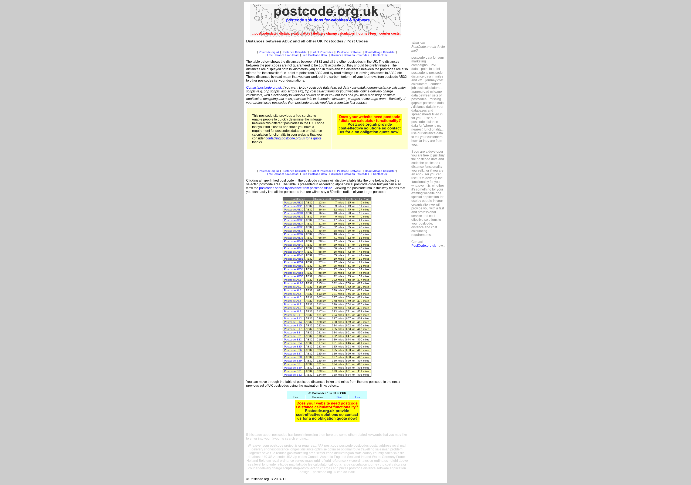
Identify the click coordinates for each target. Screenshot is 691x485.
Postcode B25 (293, 346)
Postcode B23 (293, 339)
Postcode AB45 (293, 255)
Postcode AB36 (293, 230)
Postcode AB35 (293, 227)
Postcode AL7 (293, 304)
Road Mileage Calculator (380, 52)
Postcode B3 (292, 364)
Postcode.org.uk (269, 52)
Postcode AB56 (293, 276)
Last (358, 397)
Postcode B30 (293, 367)
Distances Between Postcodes (350, 54)
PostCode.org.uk (423, 245)
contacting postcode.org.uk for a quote (293, 138)
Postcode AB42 (293, 244)
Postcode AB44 (293, 251)
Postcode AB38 (293, 237)
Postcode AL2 (293, 286)
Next (339, 397)
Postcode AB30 (293, 209)
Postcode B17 (293, 328)
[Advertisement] (327, 48)
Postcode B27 (293, 353)
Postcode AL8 (293, 307)
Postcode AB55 (293, 272)
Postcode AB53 (293, 265)
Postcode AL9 (293, 311)
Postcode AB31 (293, 213)
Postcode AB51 (293, 258)
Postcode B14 (293, 321)
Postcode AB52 (293, 262)
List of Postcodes (322, 52)
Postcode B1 (292, 314)
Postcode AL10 (293, 283)
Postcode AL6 (293, 300)
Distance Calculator (295, 52)
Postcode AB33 (293, 220)
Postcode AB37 (293, 234)
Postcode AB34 (293, 223)
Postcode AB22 (293, 202)
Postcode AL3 (293, 290)
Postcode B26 (293, 350)
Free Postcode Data (314, 54)
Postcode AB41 (293, 241)
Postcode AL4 (293, 293)
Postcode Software (349, 52)
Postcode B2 (292, 332)
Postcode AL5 (293, 297)
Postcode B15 (293, 325)
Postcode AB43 (293, 248)
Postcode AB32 (293, 216)
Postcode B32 (293, 374)
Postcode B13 (293, 318)
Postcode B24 (293, 343)
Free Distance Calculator (282, 54)
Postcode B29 (293, 360)
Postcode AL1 (293, 279)
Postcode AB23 (293, 206)
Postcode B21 (293, 336)
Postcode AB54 (293, 269)
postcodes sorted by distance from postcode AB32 (295, 188)
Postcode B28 (293, 357)
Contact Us (380, 54)
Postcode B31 (293, 371)
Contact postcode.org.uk (264, 87)
